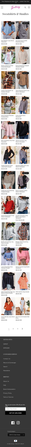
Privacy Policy (7, 393)
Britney (12, 443)
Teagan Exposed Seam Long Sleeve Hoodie (7, 166)
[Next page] (22, 329)
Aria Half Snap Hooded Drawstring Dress (21, 41)
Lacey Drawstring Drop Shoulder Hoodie (7, 267)
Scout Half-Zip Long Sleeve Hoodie (8, 317)
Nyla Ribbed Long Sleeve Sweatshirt (7, 41)
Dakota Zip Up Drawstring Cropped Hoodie (7, 191)
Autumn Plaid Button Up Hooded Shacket (7, 91)
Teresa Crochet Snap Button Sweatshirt (23, 267)
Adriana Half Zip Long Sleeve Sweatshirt (21, 141)
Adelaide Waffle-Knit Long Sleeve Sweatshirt (22, 166)
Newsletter (6, 370)
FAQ (4, 385)
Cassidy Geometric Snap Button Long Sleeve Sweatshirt (22, 217)
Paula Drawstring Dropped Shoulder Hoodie (22, 66)
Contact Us (6, 358)
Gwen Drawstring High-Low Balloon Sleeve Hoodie (8, 292)
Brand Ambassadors (9, 389)
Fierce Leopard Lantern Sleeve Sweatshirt (21, 191)
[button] (2, 7)
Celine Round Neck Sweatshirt (20, 116)
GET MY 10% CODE (15, 413)
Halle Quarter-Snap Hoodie (22, 291)
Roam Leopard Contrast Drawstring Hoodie (7, 66)
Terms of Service (8, 397)
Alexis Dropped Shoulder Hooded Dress (7, 116)
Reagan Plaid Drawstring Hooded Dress (22, 242)
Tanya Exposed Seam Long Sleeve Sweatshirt (22, 91)
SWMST (5, 344)
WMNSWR (6, 348)
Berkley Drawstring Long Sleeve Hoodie (7, 242)
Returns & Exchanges (9, 362)
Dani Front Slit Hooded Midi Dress (22, 317)
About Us (6, 381)
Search (5, 366)
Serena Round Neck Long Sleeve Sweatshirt (7, 216)
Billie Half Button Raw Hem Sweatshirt (8, 141)
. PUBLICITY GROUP (19, 443)
